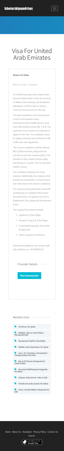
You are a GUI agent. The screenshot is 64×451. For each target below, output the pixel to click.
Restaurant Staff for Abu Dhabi (31, 341)
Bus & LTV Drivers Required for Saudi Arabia (29, 362)
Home (8, 431)
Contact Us (52, 431)
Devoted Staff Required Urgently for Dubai (30, 370)
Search (31, 435)
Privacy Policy (39, 431)
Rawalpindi (33, 84)
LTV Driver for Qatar (27, 326)
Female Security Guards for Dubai (33, 383)
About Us (16, 431)
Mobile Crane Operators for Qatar (33, 347)
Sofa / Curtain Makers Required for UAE (31, 390)
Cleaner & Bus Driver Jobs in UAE (32, 377)
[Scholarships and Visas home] (21, 9)
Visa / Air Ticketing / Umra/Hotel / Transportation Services (31, 354)
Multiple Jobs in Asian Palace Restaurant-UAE (29, 333)
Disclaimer (27, 431)
